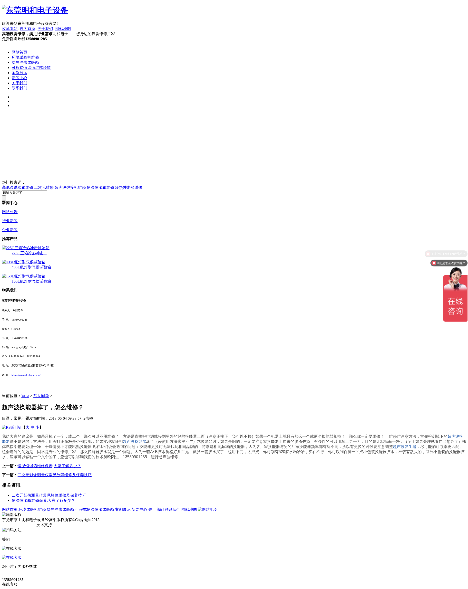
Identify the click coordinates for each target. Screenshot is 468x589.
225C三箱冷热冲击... (29, 253)
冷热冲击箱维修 (128, 187)
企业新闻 (10, 230)
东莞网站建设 (67, 525)
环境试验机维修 (25, 57)
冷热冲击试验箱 (25, 62)
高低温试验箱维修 (17, 187)
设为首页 (27, 29)
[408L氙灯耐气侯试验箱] (23, 262)
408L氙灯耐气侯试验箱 (31, 267)
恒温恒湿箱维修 (100, 187)
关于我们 (45, 29)
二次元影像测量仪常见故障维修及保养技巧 (55, 475)
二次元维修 (44, 187)
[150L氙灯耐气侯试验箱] (23, 276)
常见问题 (41, 396)
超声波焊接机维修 (70, 187)
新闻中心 (19, 78)
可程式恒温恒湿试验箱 (31, 68)
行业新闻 (10, 221)
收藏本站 (10, 29)
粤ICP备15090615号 (18, 525)
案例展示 (19, 73)
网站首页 (19, 52)
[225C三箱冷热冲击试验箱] (25, 248)
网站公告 (10, 212)
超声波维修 (168, 457)
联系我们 (19, 88)
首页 (25, 396)
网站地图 (63, 29)
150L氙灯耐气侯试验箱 (31, 281)
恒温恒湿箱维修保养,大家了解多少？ (49, 466)
